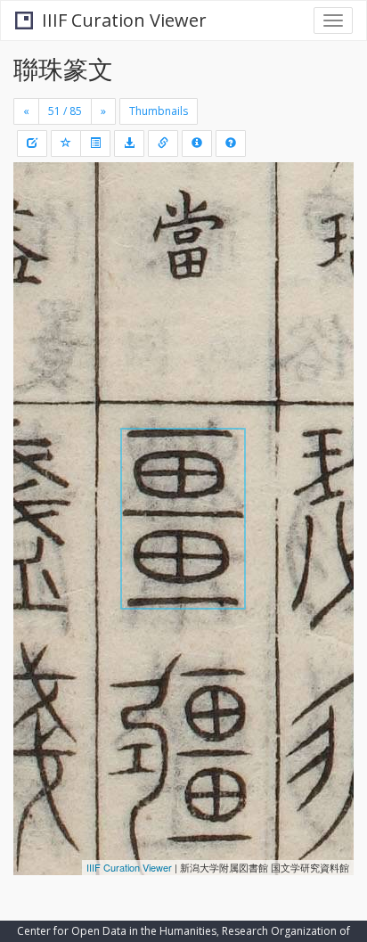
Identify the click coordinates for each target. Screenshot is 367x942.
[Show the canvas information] (163, 143)
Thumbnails (158, 111)
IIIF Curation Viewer (124, 20)
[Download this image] (129, 143)
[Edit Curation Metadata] (32, 143)
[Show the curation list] (95, 143)
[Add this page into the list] (66, 143)
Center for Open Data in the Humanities (116, 930)
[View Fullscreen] (37, 252)
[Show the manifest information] (197, 143)
